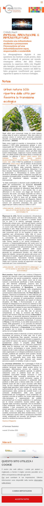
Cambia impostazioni (22, 491)
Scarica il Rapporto (9, 421)
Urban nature (15, 164)
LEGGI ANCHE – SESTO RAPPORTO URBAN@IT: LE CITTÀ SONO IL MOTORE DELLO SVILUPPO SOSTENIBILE (22, 269)
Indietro (22, 435)
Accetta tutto (22, 499)
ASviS (7, 32)
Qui (3, 477)
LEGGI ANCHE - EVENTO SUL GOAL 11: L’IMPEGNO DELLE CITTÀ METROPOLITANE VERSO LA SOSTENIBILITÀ (22, 210)
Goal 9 (14, 32)
